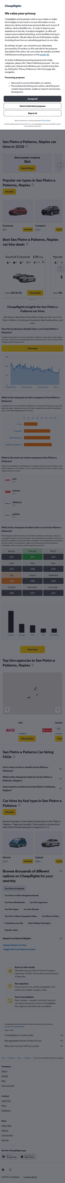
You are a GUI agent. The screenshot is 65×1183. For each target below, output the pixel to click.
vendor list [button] (44, 54)
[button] (32, 99)
